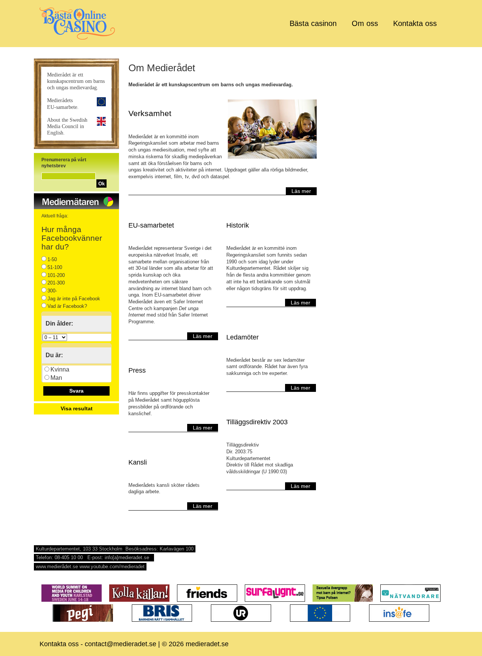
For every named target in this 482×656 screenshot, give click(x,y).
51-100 (54, 267)
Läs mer (301, 191)
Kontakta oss (415, 23)
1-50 (52, 259)
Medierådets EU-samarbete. (63, 103)
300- (52, 291)
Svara (76, 391)
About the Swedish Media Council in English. (67, 126)
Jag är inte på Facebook (73, 298)
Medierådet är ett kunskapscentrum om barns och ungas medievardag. (76, 81)
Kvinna (59, 369)
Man (56, 378)
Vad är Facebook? (67, 306)
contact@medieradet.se (120, 644)
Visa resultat (77, 408)
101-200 (56, 275)
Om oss (365, 23)
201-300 (56, 283)
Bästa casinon (313, 23)
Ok (101, 184)
